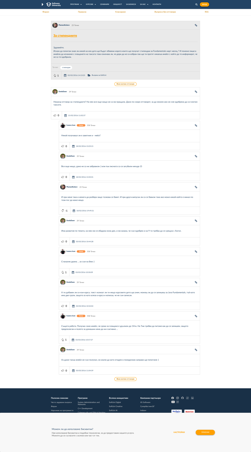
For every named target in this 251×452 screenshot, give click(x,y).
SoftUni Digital (115, 402)
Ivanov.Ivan (70, 125)
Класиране (120, 12)
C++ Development (85, 408)
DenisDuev (63, 91)
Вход (204, 4)
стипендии (66, 67)
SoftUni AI (113, 410)
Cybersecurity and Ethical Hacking (91, 413)
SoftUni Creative (115, 406)
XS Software (145, 402)
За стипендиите (65, 35)
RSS (207, 12)
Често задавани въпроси (61, 402)
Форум (45, 12)
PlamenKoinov (64, 25)
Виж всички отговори (125, 84)
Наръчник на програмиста (62, 410)
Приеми (205, 432)
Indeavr (143, 410)
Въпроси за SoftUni (99, 75)
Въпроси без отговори (165, 12)
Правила (82, 12)
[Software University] (53, 4)
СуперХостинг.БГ (147, 406)
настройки (179, 432)
